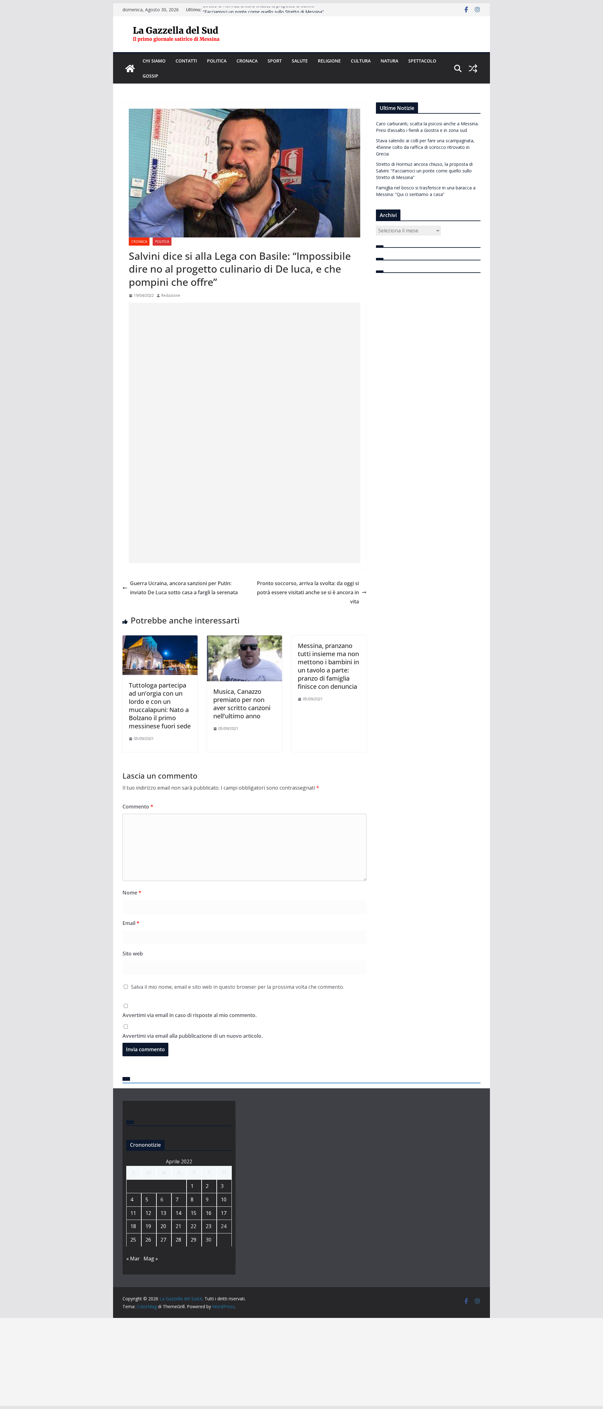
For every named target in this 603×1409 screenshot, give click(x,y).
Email (130, 923)
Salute (300, 61)
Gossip (150, 76)
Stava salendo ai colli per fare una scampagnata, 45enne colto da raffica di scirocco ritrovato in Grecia (425, 147)
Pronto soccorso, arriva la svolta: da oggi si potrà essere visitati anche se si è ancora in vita (308, 592)
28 (178, 1239)
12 (148, 1213)
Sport (275, 61)
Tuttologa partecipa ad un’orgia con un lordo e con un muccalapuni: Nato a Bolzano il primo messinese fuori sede (160, 705)
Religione (329, 61)
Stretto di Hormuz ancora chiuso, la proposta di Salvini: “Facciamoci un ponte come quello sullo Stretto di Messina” (263, 13)
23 (208, 1226)
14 (178, 1213)
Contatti (186, 61)
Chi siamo (154, 61)
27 (163, 1239)
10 (223, 1199)
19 (148, 1226)
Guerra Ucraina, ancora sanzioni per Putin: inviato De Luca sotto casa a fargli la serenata (184, 588)
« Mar (133, 1258)
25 (133, 1239)
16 (208, 1213)
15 (193, 1213)
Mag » (151, 1258)
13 (163, 1213)
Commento (137, 806)
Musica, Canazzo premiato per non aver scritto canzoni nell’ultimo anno (241, 703)
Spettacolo (422, 61)
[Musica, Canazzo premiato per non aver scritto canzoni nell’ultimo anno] (244, 639)
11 (133, 1213)
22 (193, 1226)
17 (223, 1213)
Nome (131, 892)
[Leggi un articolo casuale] (473, 68)
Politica (216, 61)
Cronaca (247, 61)
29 (193, 1239)
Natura (389, 61)
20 (163, 1226)
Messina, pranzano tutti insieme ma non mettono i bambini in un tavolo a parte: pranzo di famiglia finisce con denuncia (328, 666)
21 (178, 1226)
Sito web (132, 953)
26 (148, 1239)
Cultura (361, 61)
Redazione (170, 295)
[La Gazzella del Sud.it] (130, 68)
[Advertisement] (244, 389)
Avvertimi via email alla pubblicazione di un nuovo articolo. (192, 1035)
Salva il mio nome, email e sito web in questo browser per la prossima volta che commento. (237, 986)
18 (133, 1226)
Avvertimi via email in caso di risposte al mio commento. (189, 1015)
